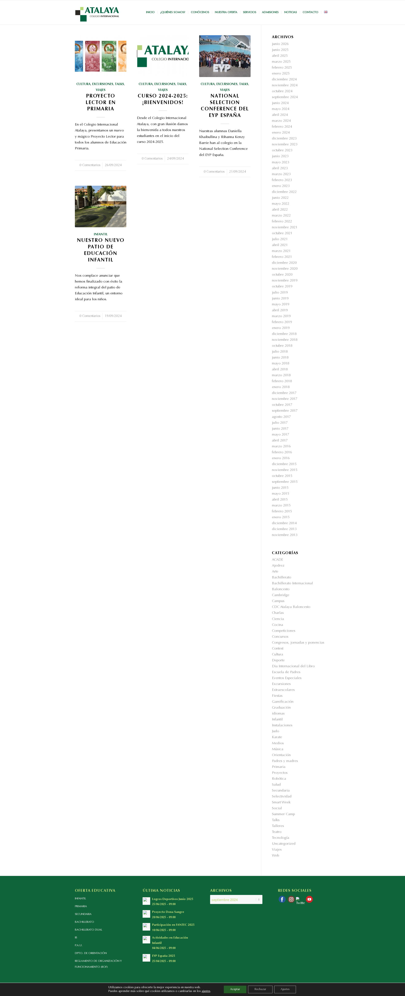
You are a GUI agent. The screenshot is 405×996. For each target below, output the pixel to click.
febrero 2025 (282, 68)
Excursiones (102, 84)
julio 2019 (280, 293)
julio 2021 (280, 239)
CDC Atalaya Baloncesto (291, 607)
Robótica (279, 779)
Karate (277, 737)
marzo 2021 (281, 251)
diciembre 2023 (284, 139)
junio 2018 (280, 358)
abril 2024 (280, 115)
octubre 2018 (282, 346)
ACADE (277, 560)
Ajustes (285, 989)
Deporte (278, 660)
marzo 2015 (281, 505)
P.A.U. (78, 945)
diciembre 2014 (284, 523)
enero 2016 (281, 458)
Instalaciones (282, 725)
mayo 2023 (280, 162)
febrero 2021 (282, 257)
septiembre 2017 (285, 411)
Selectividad (282, 796)
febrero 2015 (282, 511)
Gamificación (282, 702)
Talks (119, 84)
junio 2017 (280, 429)
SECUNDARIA (83, 914)
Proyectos (280, 773)
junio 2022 (280, 198)
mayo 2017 (280, 435)
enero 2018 (281, 387)
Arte (275, 572)
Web (275, 856)
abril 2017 (280, 441)
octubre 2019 (282, 286)
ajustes (206, 991)
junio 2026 (280, 44)
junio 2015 (280, 488)
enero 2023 (281, 186)
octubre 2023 (282, 150)
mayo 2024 (280, 109)
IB (76, 937)
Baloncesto (280, 589)
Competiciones (283, 631)
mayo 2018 (280, 363)
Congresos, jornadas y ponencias (298, 643)
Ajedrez (278, 566)
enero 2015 (281, 517)
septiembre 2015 (285, 482)
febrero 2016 (282, 452)
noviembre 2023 (284, 144)
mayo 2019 (280, 304)
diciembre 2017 (284, 393)
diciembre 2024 (284, 79)
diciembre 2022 (284, 192)
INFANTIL (80, 898)
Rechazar (260, 989)
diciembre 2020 (284, 263)
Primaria (278, 767)
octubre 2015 (282, 476)
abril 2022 (280, 210)
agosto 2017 (281, 417)
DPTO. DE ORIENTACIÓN (91, 953)
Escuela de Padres (286, 672)
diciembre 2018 (284, 334)
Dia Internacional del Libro (293, 666)
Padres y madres (285, 761)
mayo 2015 (280, 494)
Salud (276, 785)
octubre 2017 (282, 405)
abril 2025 (280, 56)
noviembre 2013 (284, 535)
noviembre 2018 (284, 340)
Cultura (83, 84)
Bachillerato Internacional (292, 583)
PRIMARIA (81, 906)
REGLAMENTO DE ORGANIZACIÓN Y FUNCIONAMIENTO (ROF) (98, 964)
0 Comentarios (90, 165)
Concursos (280, 637)
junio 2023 (280, 156)
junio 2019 (280, 298)
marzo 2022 (281, 216)
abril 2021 (280, 245)
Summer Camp (283, 814)
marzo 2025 (281, 62)
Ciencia (278, 619)
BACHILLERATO (84, 922)
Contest (277, 649)
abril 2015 (280, 500)
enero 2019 (281, 328)
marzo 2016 (281, 446)
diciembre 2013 (284, 529)
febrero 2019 (282, 322)
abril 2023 (280, 168)
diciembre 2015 (284, 464)
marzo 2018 (281, 375)
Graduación (281, 708)
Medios (278, 743)
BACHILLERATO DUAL (88, 929)
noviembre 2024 (284, 85)
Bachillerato (281, 577)
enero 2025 (281, 74)
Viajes (100, 90)
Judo (275, 731)
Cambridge (280, 595)
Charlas (278, 613)
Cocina (277, 625)
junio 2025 (280, 50)
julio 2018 (280, 352)
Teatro (276, 832)
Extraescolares (283, 690)
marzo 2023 (281, 174)
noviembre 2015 (284, 470)
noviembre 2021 (284, 227)
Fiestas (277, 696)
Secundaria (281, 791)
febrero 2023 (282, 180)
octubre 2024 (282, 91)
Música (277, 749)
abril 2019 (280, 310)
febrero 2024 (282, 127)
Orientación (281, 755)
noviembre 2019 (284, 281)
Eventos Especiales (286, 678)
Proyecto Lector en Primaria (101, 103)
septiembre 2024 (285, 97)
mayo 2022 (280, 204)
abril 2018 (280, 369)
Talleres (278, 826)
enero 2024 (281, 133)
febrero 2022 (282, 221)
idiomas (278, 714)
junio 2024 (280, 103)
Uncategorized (284, 844)
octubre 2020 (282, 275)
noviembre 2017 (284, 399)
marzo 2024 (281, 121)
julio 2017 (280, 423)
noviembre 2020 (284, 269)
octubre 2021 (282, 233)
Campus (278, 601)
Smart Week (281, 802)
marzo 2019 (281, 316)
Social (277, 808)
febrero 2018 (282, 381)
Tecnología (280, 838)
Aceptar (235, 989)
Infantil (101, 234)
